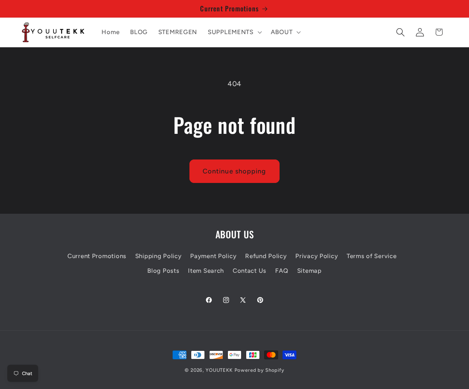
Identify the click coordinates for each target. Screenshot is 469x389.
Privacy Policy (316, 256)
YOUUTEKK (219, 370)
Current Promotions (96, 256)
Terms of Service (372, 256)
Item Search (206, 270)
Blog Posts (163, 270)
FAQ (281, 270)
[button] (234, 32)
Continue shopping (234, 171)
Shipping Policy (158, 256)
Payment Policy (213, 256)
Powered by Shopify (259, 370)
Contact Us (249, 270)
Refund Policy (266, 256)
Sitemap (309, 270)
